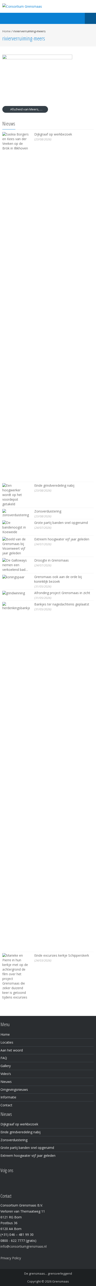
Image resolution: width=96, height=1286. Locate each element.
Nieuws (6, 1081)
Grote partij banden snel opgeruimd (61, 522)
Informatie (8, 1097)
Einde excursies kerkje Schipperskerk (61, 955)
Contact (6, 1105)
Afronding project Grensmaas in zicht (62, 593)
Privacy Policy (10, 1258)
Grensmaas (60, 1281)
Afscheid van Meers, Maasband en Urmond (29, 109)
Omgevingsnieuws (14, 1089)
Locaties (6, 1042)
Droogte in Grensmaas (51, 560)
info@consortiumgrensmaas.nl (23, 1246)
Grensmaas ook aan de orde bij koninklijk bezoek (58, 579)
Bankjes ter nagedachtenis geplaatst (61, 604)
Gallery (5, 1066)
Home (6, 31)
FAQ (3, 1058)
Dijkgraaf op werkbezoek (53, 134)
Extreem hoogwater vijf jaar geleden (61, 539)
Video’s (5, 1073)
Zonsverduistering (47, 511)
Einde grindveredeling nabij (54, 485)
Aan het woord (11, 1050)
